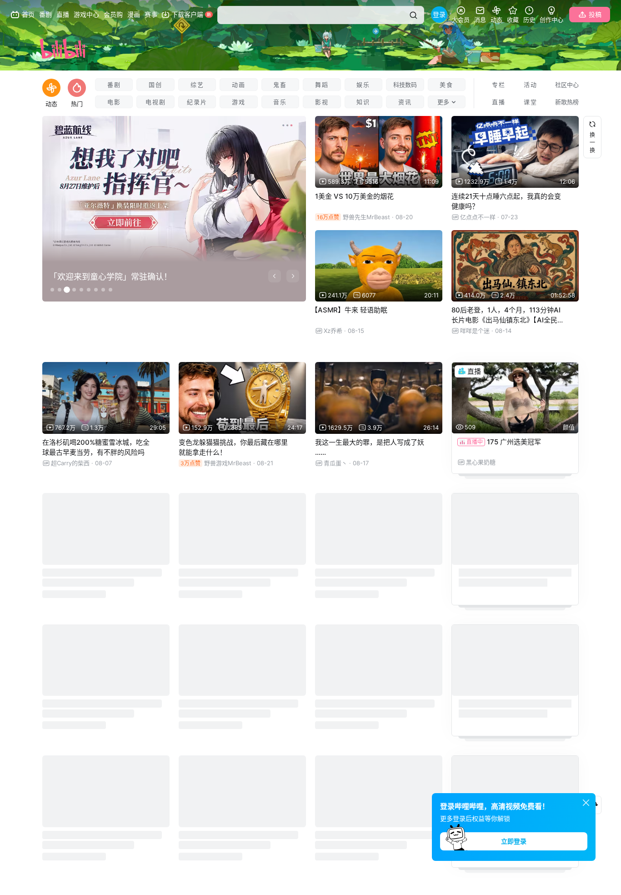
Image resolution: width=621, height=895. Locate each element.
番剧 (114, 84)
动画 (238, 84)
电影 (114, 102)
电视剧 (155, 102)
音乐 (280, 102)
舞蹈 (322, 84)
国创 (155, 84)
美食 (446, 84)
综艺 (197, 84)
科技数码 (405, 84)
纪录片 (197, 102)
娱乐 (363, 84)
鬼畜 (280, 84)
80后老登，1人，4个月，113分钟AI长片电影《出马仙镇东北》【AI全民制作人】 (507, 320)
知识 (363, 102)
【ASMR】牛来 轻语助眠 (349, 310)
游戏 (238, 102)
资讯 (405, 102)
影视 (322, 102)
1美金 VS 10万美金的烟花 (354, 196)
